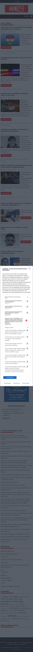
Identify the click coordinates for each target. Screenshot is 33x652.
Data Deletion (7, 383)
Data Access (16, 383)
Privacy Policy (25, 383)
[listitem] (16, 297)
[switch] (27, 301)
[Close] (29, 268)
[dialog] (16, 326)
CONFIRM (10, 377)
